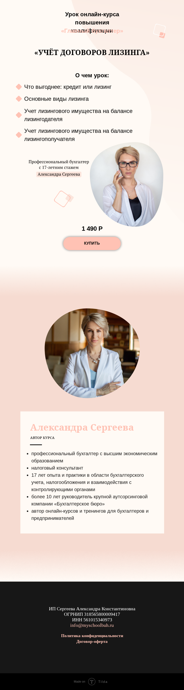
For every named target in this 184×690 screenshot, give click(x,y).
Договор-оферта (92, 641)
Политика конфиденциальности (92, 635)
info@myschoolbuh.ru (92, 625)
